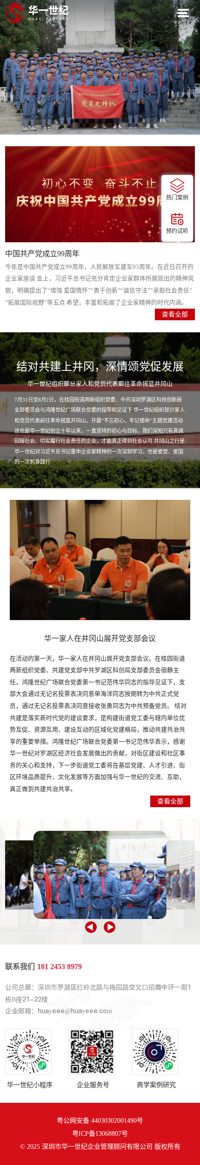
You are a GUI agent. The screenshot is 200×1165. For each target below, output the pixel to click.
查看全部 (170, 801)
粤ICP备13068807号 (100, 1133)
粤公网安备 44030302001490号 (100, 1120)
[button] (91, 927)
